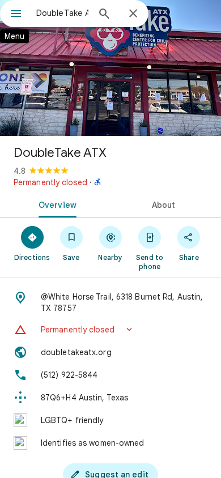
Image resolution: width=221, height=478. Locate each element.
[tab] (55, 203)
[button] (110, 329)
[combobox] (62, 13)
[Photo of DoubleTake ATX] (110, 68)
